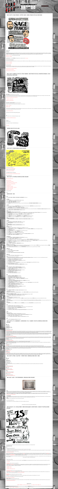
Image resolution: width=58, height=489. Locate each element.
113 (26, 484)
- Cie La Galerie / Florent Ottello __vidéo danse (11, 187)
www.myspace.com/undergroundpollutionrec (11, 336)
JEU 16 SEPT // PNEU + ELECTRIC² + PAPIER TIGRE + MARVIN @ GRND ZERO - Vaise (23, 355)
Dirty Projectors (12, 454)
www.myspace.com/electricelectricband (10, 375)
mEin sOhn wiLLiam (9, 470)
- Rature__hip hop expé (8, 180)
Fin (40, 484)
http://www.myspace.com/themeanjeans (10, 168)
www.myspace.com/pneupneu (9, 366)
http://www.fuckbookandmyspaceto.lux (11, 480)
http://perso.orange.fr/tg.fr (9, 330)
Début (18, 484)
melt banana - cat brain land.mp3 (9, 100)
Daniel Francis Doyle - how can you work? (10, 70)
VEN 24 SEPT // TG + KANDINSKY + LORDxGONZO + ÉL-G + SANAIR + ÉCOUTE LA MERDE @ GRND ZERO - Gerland (27, 321)
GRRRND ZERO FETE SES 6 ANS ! (13, 128)
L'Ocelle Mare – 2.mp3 (9, 466)
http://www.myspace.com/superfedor (10, 477)
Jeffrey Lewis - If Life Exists (9, 63)
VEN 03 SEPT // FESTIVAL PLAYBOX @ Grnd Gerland (17, 176)
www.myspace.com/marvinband (9, 372)
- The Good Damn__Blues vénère (9, 181)
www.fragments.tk (8, 352)
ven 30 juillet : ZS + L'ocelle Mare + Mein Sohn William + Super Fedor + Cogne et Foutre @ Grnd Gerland (28, 407)
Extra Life (24, 453)
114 (27, 484)
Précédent (20, 484)
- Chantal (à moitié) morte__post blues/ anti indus (11, 182)
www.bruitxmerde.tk (8, 350)
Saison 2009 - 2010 (11, 193)
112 (24, 484)
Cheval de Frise (12, 464)
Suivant (38, 484)
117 (32, 484)
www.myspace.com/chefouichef (9, 340)
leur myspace (7, 125)
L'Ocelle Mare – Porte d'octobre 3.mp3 (11, 468)
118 (33, 484)
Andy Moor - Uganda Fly (8, 105)
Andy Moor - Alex (8, 106)
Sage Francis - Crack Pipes (9, 56)
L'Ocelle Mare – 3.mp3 (9, 467)
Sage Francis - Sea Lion (8, 55)
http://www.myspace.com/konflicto (10, 170)
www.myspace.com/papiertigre (9, 369)
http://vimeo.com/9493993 (21, 472)
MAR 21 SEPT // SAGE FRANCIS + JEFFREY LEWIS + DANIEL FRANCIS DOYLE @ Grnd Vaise (24, 15)
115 (29, 484)
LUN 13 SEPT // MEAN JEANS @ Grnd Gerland (16, 148)
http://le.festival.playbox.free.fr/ (9, 178)
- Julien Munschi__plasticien (9, 189)
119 (35, 484)
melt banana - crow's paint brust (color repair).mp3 (11, 97)
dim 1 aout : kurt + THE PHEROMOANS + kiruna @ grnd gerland (21, 377)
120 (36, 484)
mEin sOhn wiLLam (12, 471)
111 (23, 484)
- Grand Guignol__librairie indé (9, 188)
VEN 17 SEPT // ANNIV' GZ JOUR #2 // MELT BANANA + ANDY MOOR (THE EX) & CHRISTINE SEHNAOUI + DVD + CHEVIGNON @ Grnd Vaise (29, 74)
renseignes (48, 453)
